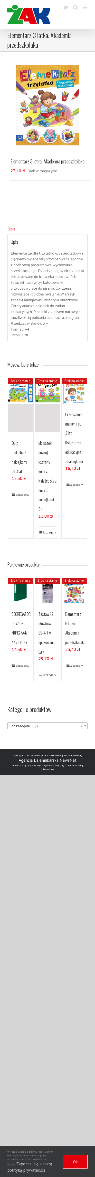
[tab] (47, 229)
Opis (11, 229)
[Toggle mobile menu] (85, 7)
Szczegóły (22, 494)
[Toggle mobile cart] (65, 7)
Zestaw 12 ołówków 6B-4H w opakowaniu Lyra (46, 633)
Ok (75, 1162)
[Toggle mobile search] (75, 7)
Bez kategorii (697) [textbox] (46, 726)
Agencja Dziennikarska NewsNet (47, 760)
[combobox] (47, 725)
